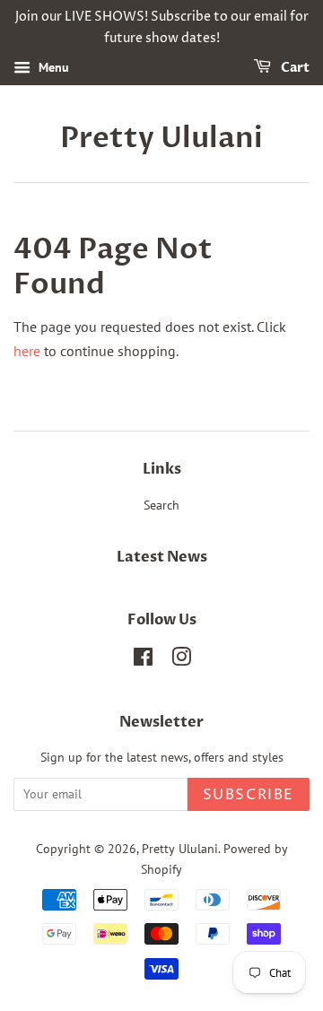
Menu (52, 67)
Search (161, 505)
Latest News (162, 557)
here (26, 351)
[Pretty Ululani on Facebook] (143, 660)
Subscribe (248, 795)
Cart (294, 67)
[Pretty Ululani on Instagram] (181, 660)
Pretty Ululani (161, 138)
